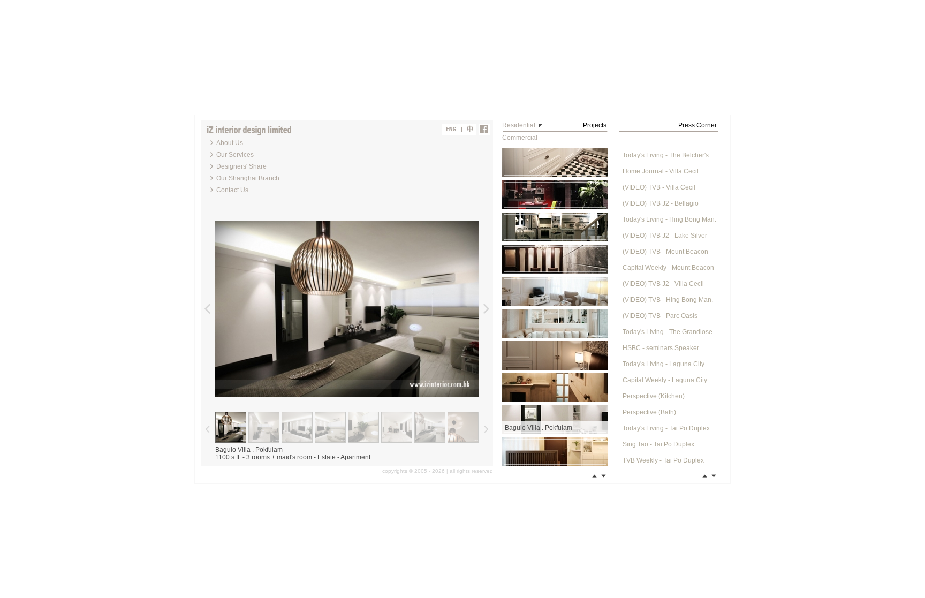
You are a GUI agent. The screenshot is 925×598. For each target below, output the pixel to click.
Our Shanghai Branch (247, 178)
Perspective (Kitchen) (654, 396)
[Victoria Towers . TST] (555, 194)
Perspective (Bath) (649, 412)
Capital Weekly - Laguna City (665, 380)
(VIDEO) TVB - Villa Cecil (659, 187)
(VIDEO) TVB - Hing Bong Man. (668, 300)
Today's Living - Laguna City (663, 364)
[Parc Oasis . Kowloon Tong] (555, 227)
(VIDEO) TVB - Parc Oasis (660, 316)
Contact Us (232, 190)
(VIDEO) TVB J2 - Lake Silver (665, 235)
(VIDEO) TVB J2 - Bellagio (661, 203)
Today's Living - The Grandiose (667, 332)
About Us (229, 143)
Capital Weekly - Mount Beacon (668, 267)
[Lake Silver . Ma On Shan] (555, 387)
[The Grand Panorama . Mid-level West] (555, 259)
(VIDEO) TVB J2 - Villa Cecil (663, 283)
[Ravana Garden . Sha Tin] (555, 162)
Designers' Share (241, 166)
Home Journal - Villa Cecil (661, 171)
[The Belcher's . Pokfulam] (555, 355)
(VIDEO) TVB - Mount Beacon (665, 251)
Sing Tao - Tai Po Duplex (658, 444)
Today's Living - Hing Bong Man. (669, 219)
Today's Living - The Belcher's (666, 155)
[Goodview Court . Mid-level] (555, 451)
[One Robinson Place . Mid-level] (555, 291)
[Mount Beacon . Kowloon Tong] (555, 323)
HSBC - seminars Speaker (661, 348)
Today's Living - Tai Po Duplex (666, 428)
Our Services (235, 155)
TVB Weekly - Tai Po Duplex (663, 460)
